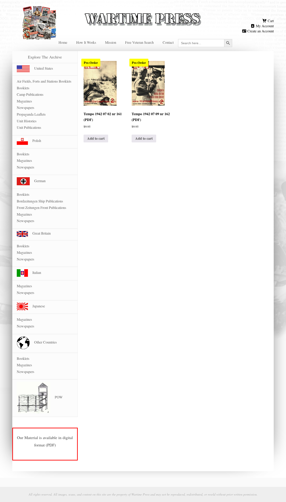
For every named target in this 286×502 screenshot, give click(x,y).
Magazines (24, 101)
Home (63, 42)
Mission (110, 42)
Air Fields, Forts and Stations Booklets (44, 81)
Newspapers (25, 107)
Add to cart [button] (96, 138)
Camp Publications (30, 94)
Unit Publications (29, 127)
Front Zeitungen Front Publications (41, 207)
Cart (270, 20)
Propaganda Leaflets (31, 114)
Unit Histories (26, 121)
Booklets (23, 87)
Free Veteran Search (139, 42)
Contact (168, 42)
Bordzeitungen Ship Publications (40, 201)
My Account (264, 25)
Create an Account (260, 31)
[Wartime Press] (143, 11)
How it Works (86, 42)
